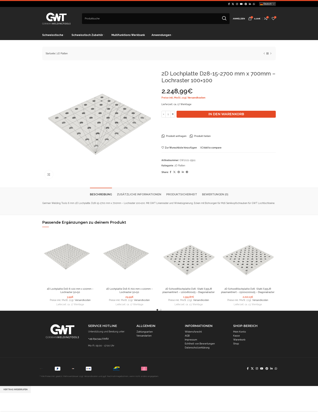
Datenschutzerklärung (197, 347)
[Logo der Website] (56, 18)
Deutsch (267, 4)
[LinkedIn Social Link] (250, 4)
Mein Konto (239, 331)
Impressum (191, 339)
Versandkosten (196, 97)
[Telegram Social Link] (187, 172)
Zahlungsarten (144, 331)
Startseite (50, 53)
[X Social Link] (233, 4)
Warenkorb (239, 339)
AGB (187, 335)
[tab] (101, 193)
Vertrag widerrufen (15, 389)
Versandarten (144, 335)
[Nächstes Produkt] (270, 53)
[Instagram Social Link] (237, 4)
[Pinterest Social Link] (246, 4)
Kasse (236, 335)
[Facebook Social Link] (229, 4)
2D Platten (62, 53)
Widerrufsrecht (193, 331)
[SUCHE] (224, 18)
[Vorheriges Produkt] (264, 53)
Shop (236, 343)
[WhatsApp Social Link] (254, 4)
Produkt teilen (202, 136)
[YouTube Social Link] (241, 4)
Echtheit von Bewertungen (200, 343)
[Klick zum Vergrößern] (49, 174)
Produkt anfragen (176, 136)
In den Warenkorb (226, 114)
